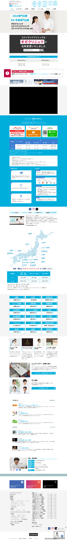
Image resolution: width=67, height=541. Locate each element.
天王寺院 (50, 4)
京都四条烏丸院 (55, 4)
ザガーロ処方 (13, 516)
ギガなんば (44, 4)
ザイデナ (18, 505)
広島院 (39, 6)
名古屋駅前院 (55, 3)
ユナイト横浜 (45, 3)
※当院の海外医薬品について (31, 225)
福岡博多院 (44, 6)
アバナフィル (22, 503)
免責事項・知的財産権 (22, 538)
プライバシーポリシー (13, 538)
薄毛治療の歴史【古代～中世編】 (25, 440)
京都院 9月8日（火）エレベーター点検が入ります (28, 405)
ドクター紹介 (35, 524)
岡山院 (34, 6)
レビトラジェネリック (14, 502)
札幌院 (34, 1)
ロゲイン (23, 516)
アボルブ (18, 516)
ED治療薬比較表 (13, 506)
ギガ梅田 (39, 4)
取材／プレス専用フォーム (36, 526)
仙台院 (39, 1)
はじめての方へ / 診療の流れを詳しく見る (43, 373)
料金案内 (11, 496)
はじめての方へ (13, 494)
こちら (21, 154)
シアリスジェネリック (14, 503)
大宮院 (50, 3)
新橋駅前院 (34, 3)
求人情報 (40, 524)
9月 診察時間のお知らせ (23, 413)
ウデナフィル (13, 505)
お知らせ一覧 (52, 400)
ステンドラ (23, 505)
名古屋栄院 (34, 4)
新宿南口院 (44, 1)
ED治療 (12, 499)
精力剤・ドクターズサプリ (15, 523)
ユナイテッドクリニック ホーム (15, 492)
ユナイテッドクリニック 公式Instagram (32, 486)
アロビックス (23, 517)
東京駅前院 (39, 3)
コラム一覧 (53, 427)
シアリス (21, 502)
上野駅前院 (55, 1)
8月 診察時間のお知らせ (23, 421)
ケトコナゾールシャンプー (15, 519)
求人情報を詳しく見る (43, 388)
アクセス (55, 494)
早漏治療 (12, 508)
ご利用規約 (30, 538)
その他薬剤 (12, 524)
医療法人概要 (34, 522)
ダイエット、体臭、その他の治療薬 (16, 521)
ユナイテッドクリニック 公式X (48, 486)
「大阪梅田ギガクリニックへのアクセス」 (39, 74)
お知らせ (33, 521)
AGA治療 (12, 513)
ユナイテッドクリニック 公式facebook (15, 486)
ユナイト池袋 (50, 1)
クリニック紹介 (49, 494)
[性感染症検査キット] (46, 82)
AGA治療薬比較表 (24, 519)
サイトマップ (36, 538)
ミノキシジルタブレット (15, 517)
